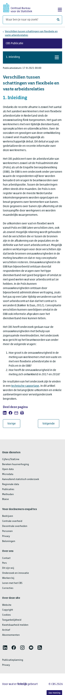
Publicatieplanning (12, 660)
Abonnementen (11, 635)
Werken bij (8, 578)
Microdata (7, 474)
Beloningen (8, 541)
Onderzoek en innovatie (15, 573)
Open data (8, 469)
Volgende (50, 423)
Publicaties (8, 489)
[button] (32, 57)
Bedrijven (7, 516)
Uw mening (54, 693)
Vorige (13, 423)
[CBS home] (17, 7)
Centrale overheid (12, 521)
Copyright (7, 610)
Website (6, 605)
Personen (7, 531)
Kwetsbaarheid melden (15, 625)
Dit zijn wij (8, 568)
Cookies (6, 615)
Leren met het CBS (12, 583)
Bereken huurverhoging (15, 464)
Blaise (5, 499)
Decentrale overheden (14, 526)
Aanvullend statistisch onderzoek (20, 479)
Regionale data (10, 484)
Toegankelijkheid (11, 620)
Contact (6, 558)
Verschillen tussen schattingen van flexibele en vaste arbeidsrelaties (31, 33)
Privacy (6, 536)
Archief (6, 630)
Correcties (7, 588)
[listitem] (5, 413)
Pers (4, 563)
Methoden (8, 494)
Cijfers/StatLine (10, 459)
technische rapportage (25, 386)
